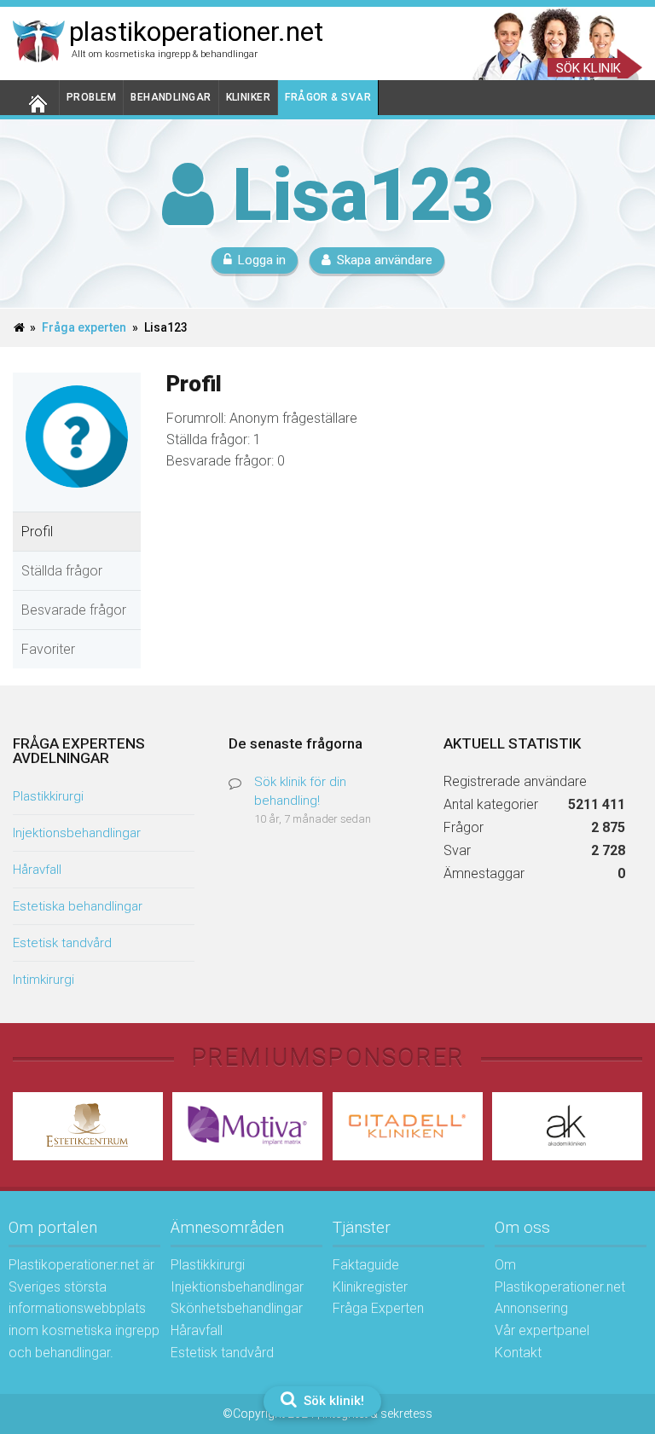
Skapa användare (384, 260)
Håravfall (37, 869)
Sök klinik (588, 68)
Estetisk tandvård (62, 943)
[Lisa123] (77, 500)
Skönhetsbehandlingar (237, 1308)
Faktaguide (366, 1265)
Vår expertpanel (542, 1330)
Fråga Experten (378, 1308)
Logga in (262, 260)
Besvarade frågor (73, 610)
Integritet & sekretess (377, 1413)
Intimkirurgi (43, 979)
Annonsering (531, 1308)
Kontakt (518, 1352)
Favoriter (48, 649)
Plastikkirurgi (48, 796)
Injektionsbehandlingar (77, 833)
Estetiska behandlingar (77, 906)
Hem (36, 97)
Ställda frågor (61, 571)
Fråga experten (84, 327)
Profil (37, 531)
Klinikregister (370, 1287)
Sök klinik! (332, 1400)
